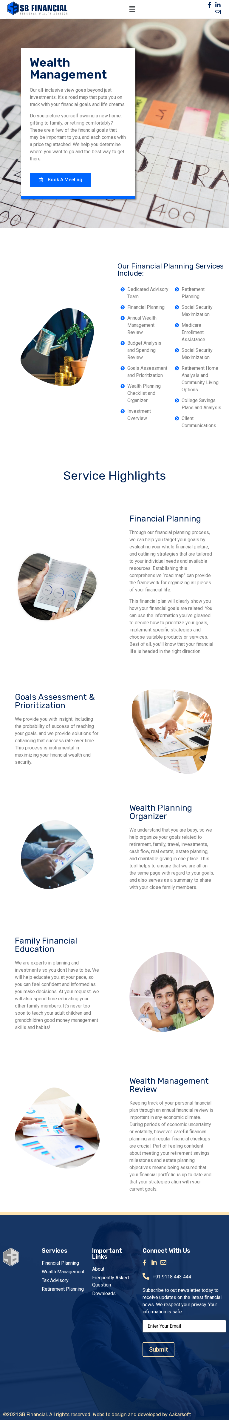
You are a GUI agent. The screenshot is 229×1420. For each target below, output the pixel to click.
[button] (60, 180)
